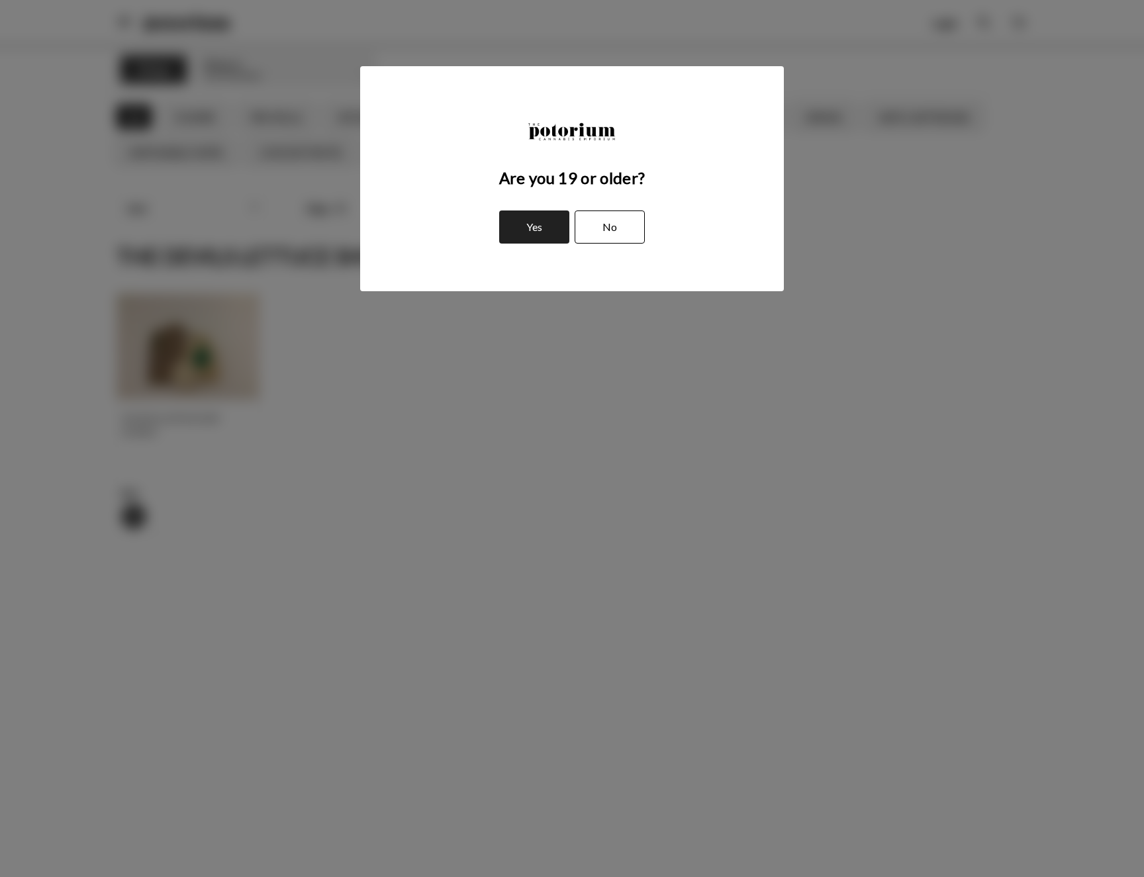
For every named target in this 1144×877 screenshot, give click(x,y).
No (609, 226)
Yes (534, 226)
